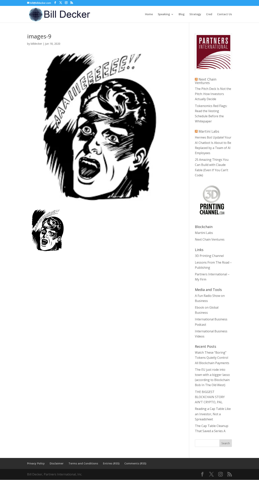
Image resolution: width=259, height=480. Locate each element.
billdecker (36, 43)
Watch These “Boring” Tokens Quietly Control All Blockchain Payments (212, 357)
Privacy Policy (36, 463)
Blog (181, 14)
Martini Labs (209, 131)
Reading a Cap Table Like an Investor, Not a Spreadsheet (213, 414)
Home (149, 14)
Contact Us (224, 14)
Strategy (195, 14)
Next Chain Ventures (205, 81)
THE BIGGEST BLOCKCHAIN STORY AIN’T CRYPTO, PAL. (210, 397)
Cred (209, 14)
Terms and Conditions (83, 463)
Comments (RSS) (135, 463)
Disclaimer (57, 463)
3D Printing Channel (209, 256)
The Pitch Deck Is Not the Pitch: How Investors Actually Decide (213, 94)
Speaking (164, 14)
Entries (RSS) (111, 463)
